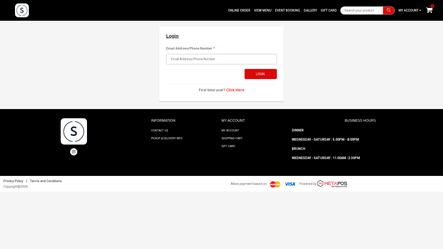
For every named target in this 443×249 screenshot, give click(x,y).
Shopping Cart (232, 138)
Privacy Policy (13, 181)
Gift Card (329, 10)
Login (260, 74)
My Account (230, 130)
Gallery (310, 10)
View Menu (262, 10)
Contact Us (159, 130)
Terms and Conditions (46, 181)
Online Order (239, 10)
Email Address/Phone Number (190, 48)
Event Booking (287, 10)
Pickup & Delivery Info (167, 138)
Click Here (235, 90)
